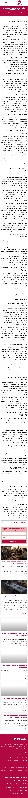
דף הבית (25, 12)
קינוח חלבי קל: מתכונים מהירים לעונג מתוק (17, 780)
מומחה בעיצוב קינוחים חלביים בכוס (19, 793)
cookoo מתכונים (20, 739)
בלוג (21, 12)
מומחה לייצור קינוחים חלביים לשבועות (18, 790)
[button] (6, 3)
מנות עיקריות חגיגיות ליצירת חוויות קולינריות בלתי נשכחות (14, 767)
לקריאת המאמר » (23, 575)
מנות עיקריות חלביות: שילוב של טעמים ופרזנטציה (16, 755)
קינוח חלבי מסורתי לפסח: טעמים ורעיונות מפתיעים (16, 787)
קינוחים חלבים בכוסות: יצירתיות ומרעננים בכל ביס (16, 777)
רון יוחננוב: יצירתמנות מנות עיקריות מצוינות (17, 760)
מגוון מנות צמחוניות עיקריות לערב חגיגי (18, 757)
